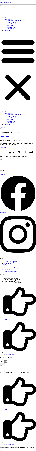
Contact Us (6, 30)
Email (2, 361)
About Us (6, 17)
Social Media (11, 25)
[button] (18, 70)
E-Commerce (11, 28)
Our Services (7, 19)
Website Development (14, 21)
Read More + (4, 147)
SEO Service (11, 27)
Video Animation (12, 24)
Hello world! (5, 137)
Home (5, 16)
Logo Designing (12, 22)
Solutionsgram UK (5, 2)
